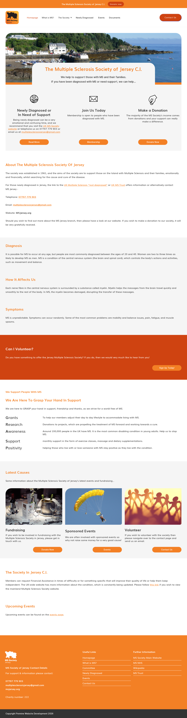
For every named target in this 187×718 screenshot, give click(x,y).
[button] (65, 17)
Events (101, 17)
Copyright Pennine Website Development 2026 (29, 713)
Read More (34, 142)
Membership (93, 142)
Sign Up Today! (166, 368)
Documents (114, 17)
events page (56, 614)
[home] (12, 17)
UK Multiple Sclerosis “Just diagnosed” (85, 185)
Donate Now (153, 142)
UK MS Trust (118, 185)
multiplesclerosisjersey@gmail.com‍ (40, 131)
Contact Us (170, 17)
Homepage (32, 17)
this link (154, 584)
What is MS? (48, 17)
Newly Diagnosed (84, 17)
